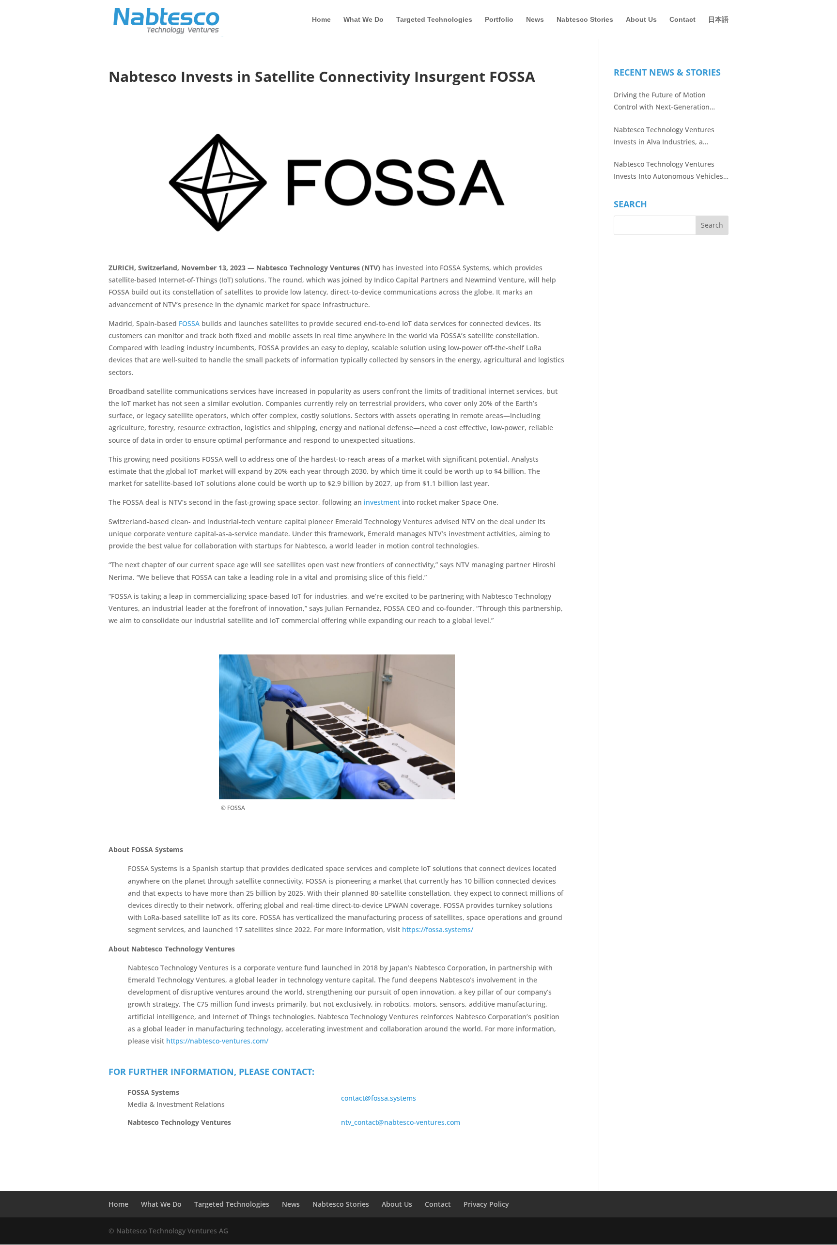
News (535, 19)
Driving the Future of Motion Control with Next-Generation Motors (662, 101)
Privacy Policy (486, 1204)
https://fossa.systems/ (437, 929)
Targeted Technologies (434, 19)
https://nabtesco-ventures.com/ (217, 1040)
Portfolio (499, 19)
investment (382, 502)
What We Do (363, 19)
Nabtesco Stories (585, 19)
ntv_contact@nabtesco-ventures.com (400, 1122)
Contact (682, 19)
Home (321, 19)
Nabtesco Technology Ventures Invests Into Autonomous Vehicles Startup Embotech (668, 170)
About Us (641, 19)
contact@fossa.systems (378, 1098)
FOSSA (189, 323)
